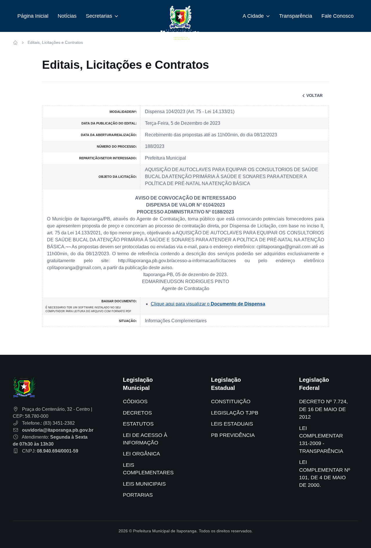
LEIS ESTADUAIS (232, 424)
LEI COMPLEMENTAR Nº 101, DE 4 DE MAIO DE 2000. (324, 473)
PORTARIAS (138, 495)
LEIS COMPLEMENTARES (148, 468)
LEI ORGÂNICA (141, 454)
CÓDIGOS (135, 401)
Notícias (67, 16)
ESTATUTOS (138, 424)
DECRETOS (137, 413)
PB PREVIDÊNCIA (233, 435)
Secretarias (99, 16)
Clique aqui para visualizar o (208, 303)
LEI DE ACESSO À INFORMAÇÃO (145, 439)
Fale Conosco (337, 16)
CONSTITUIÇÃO (230, 401)
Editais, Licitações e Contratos (55, 42)
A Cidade (253, 16)
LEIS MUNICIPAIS (144, 484)
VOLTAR (314, 95)
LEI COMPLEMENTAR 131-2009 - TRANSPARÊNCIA (321, 439)
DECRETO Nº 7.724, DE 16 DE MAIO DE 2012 (323, 409)
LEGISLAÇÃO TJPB (234, 413)
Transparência (295, 16)
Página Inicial (32, 16)
